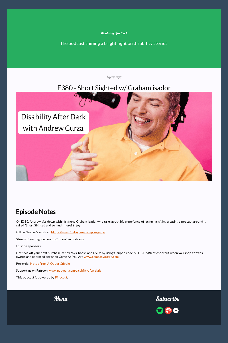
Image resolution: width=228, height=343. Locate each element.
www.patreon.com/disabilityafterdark (75, 270)
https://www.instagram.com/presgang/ (78, 232)
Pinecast (61, 277)
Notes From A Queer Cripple (50, 263)
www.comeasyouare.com (101, 256)
